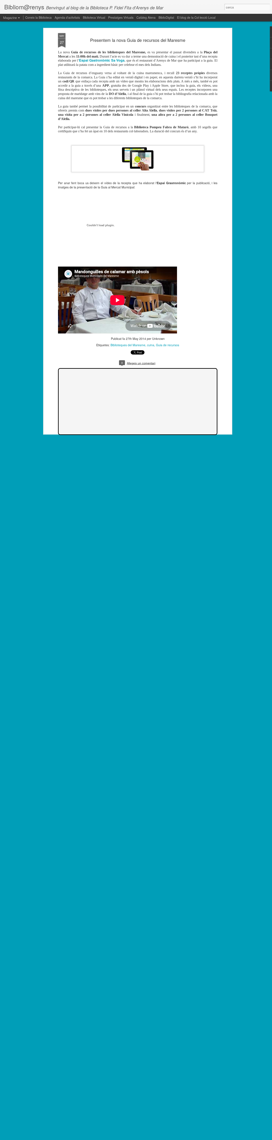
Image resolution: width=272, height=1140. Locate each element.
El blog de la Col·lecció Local (196, 17)
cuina (150, 345)
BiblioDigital (166, 17)
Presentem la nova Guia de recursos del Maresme (137, 40)
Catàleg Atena (146, 17)
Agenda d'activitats (67, 17)
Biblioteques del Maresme (127, 345)
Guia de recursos (167, 345)
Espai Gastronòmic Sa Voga (102, 60)
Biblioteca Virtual (94, 17)
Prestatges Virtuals (121, 17)
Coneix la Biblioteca (38, 17)
